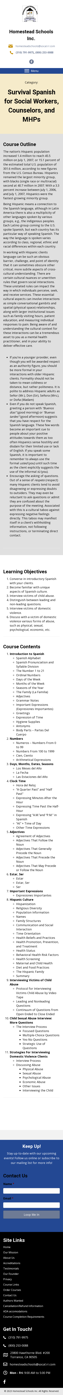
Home (6, 1247)
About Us (9, 1258)
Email (8, 1198)
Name (8, 1184)
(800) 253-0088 (44, 52)
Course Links (11, 1284)
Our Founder (11, 1274)
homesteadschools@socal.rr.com (35, 46)
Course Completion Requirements (23, 1317)
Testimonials (11, 1268)
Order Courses (12, 1290)
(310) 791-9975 (25, 52)
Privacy (7, 1279)
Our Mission (10, 1252)
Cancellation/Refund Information (23, 1306)
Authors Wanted (13, 1300)
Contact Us (9, 1295)
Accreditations (11, 1263)
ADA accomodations (15, 1311)
